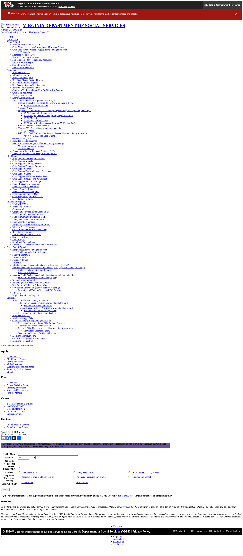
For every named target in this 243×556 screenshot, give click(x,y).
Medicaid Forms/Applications (31, 146)
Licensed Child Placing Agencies (33, 328)
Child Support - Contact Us (24, 194)
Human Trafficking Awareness (26, 57)
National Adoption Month (23, 280)
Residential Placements (28, 272)
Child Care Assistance (22, 93)
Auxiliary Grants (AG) (22, 77)
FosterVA (16, 262)
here (61, 446)
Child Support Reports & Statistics (27, 196)
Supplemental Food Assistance (20, 367)
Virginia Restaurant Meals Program (33, 125)
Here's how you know (66, 7)
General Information (16, 409)
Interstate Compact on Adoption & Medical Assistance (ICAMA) (41, 265)
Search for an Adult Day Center (38, 305)
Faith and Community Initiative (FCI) (29, 217)
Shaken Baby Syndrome (23, 67)
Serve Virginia (18, 239)
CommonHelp (18, 209)
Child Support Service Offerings (26, 181)
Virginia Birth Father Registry (25, 295)
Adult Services (13, 356)
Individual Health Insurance (24, 141)
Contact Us (45, 32)
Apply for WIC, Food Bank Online (39, 136)
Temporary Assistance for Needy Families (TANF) (34, 153)
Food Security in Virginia (23, 222)
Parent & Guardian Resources (25, 186)
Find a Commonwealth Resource (224, 5)
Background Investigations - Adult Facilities (37, 313)
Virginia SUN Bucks (27, 128)
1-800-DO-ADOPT (15, 406)
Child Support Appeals (22, 161)
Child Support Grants (21, 174)
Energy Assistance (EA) (23, 98)
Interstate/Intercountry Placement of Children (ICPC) (36, 267)
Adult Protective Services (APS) (26, 44)
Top (3, 536)
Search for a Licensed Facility (37, 331)
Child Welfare (18, 320)
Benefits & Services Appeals (25, 82)
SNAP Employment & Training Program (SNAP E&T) (48, 115)
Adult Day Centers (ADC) (30, 303)
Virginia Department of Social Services (38, 3)
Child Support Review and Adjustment (29, 179)
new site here (92, 14)
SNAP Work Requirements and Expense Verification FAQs (50, 123)
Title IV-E (16, 293)
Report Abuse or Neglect (23, 62)
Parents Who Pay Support (23, 189)
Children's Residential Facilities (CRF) (35, 325)
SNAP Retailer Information (36, 105)
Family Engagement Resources (26, 184)
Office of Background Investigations (28, 338)
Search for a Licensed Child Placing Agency (37, 277)
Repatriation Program (21, 232)
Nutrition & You (25, 108)
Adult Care (17, 300)
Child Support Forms (21, 169)
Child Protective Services (18, 425)
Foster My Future (20, 260)
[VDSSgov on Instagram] (199, 531)
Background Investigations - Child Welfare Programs (41, 323)
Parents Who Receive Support (25, 191)
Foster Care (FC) (19, 257)
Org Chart (117, 536)
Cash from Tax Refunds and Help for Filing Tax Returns (37, 90)
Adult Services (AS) (21, 72)
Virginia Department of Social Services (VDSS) (101, 531)
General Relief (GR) (21, 138)
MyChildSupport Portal (22, 199)
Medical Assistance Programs (25, 143)
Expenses (117, 526)
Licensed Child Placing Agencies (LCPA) (31, 275)
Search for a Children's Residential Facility (37, 333)
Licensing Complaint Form (24, 336)
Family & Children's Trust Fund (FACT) (30, 219)
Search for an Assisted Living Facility (40, 310)
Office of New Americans (23, 227)
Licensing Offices (14, 414)
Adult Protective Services (18, 427)
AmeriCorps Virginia (21, 206)
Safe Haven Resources (22, 237)
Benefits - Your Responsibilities (26, 88)
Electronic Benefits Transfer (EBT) (34, 103)
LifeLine (10, 372)
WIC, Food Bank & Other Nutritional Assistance (40, 133)
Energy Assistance (15, 361)
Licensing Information (16, 388)
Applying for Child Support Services (28, 158)
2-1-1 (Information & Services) (20, 404)
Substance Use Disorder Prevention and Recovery (34, 244)
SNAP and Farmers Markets (24, 242)
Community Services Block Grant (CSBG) (31, 212)
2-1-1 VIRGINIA (20, 204)
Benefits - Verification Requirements (28, 85)
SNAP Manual (30, 118)
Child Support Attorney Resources (27, 163)
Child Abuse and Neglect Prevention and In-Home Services (38, 47)
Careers (35, 32)
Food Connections (20, 100)
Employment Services (22, 95)
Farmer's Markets (14, 393)
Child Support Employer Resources (28, 166)
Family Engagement (21, 255)
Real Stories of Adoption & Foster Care (29, 285)
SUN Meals (29, 131)
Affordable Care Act (21, 75)
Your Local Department (17, 390)
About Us (27, 32)
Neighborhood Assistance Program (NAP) (31, 224)
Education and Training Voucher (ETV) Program (39, 290)
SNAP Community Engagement (38, 113)
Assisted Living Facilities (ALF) (32, 308)
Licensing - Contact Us (22, 341)
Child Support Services (17, 359)
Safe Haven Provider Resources (26, 234)
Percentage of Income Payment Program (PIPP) (33, 151)
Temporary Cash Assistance (19, 369)
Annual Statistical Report (18, 385)
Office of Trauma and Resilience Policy (29, 229)
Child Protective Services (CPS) (26, 50)
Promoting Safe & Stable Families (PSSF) (31, 282)
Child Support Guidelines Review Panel (30, 176)
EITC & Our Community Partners (27, 214)
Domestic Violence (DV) (23, 55)
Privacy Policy (141, 531)
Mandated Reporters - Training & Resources (32, 60)
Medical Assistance (15, 364)
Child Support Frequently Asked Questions (31, 171)
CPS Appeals (24, 52)
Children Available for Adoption (32, 252)
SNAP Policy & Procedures (36, 120)
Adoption (16, 250)
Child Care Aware (124, 496)
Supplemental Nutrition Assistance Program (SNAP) (41, 110)
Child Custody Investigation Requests (34, 270)
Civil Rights (118, 541)
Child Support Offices (16, 411)
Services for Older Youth (23, 288)
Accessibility (119, 539)
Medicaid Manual (26, 148)
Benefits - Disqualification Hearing (27, 80)
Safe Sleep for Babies (22, 65)
